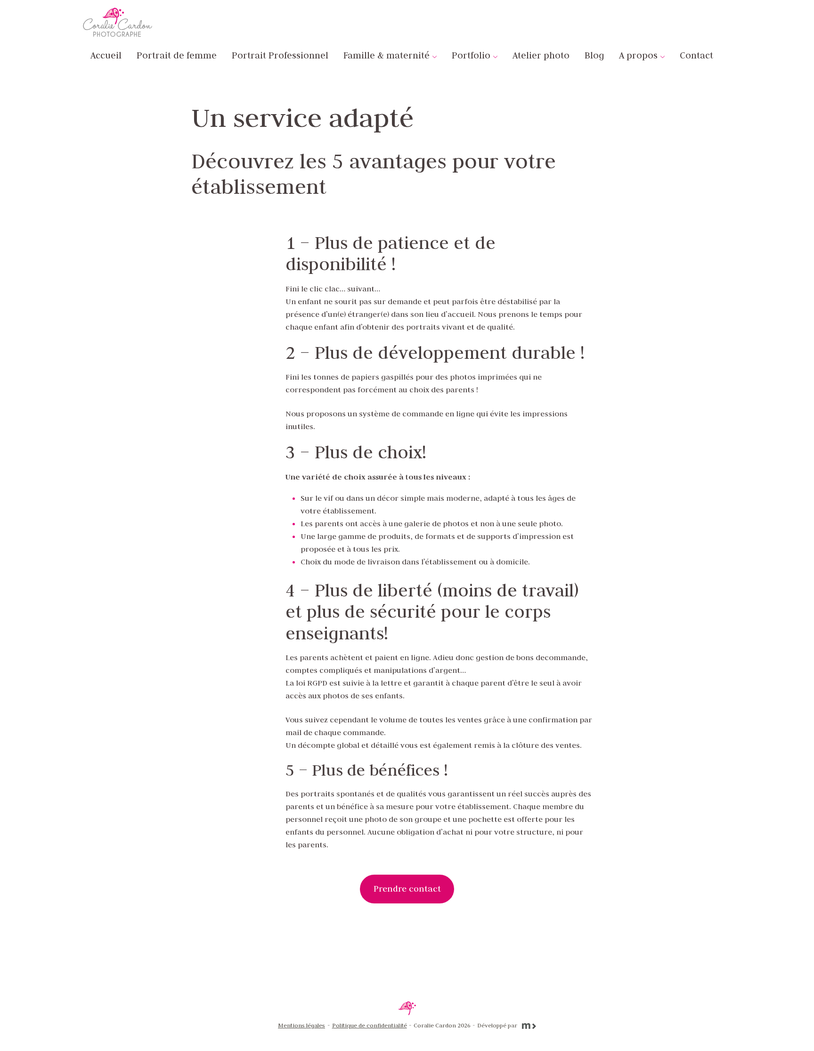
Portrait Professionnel (280, 55)
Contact (696, 55)
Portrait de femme (177, 55)
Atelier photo (541, 55)
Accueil (106, 55)
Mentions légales (301, 1025)
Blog (594, 55)
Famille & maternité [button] (386, 55)
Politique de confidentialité (369, 1025)
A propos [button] (638, 55)
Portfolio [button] (471, 55)
